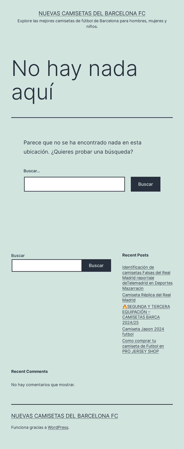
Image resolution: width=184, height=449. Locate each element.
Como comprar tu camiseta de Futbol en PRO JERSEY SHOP (143, 346)
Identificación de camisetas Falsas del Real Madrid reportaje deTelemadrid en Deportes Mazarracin (147, 278)
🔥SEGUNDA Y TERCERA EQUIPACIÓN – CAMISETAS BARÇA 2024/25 (146, 314)
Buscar (18, 255)
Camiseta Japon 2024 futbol (143, 331)
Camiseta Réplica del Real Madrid (146, 297)
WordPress (58, 427)
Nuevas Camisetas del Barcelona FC (92, 13)
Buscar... (32, 170)
